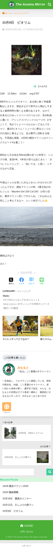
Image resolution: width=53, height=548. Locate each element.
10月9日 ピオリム (13, 511)
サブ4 (7, 300)
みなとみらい (11, 304)
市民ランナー (40, 304)
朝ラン (7, 308)
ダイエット (32, 300)
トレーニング (23, 291)
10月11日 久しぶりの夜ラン (18, 505)
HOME (28, 525)
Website (7, 412)
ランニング (25, 304)
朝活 (16, 308)
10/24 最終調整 (10, 492)
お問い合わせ (26, 531)
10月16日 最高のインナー (17, 498)
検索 (49, 472)
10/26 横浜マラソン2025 (15, 486)
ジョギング (18, 300)
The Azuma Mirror (30, 4)
